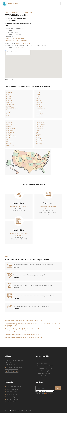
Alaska (8, 94)
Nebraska (9, 124)
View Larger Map (9, 79)
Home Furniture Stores (14, 387)
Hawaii (8, 114)
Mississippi (39, 114)
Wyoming (39, 144)
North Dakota (10, 138)
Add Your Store (11, 402)
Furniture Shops (12, 392)
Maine (38, 104)
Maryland (39, 106)
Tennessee (39, 128)
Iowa (37, 96)
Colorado (9, 102)
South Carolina (40, 124)
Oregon (8, 144)
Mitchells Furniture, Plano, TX (19, 206)
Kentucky (38, 100)
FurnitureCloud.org (15, 410)
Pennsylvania (10, 146)
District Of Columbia (12, 108)
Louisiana (39, 102)
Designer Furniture (12, 394)
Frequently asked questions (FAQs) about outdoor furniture (23, 334)
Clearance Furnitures (43, 373)
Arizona (8, 96)
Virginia (38, 136)
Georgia (8, 112)
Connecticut (10, 104)
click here (21, 47)
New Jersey (9, 130)
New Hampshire (11, 128)
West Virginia (40, 140)
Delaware (9, 106)
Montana (9, 122)
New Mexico (10, 132)
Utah (37, 132)
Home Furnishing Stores (44, 371)
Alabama (9, 92)
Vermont (38, 134)
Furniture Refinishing (13, 399)
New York (9, 134)
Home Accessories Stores (44, 368)
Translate (49, 393)
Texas (37, 130)
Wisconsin (39, 142)
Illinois (38, 92)
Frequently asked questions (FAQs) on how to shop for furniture (24, 320)
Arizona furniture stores (23, 43)
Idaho (8, 116)
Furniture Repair (12, 397)
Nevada (8, 126)
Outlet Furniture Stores (14, 389)
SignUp (58, 388)
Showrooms (40, 361)
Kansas (38, 98)
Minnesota (39, 112)
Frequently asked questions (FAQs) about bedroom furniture (23, 337)
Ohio (7, 140)
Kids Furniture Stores (43, 363)
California (9, 100)
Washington (39, 138)
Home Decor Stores (43, 376)
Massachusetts (40, 108)
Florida (8, 110)
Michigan (38, 110)
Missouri (38, 116)
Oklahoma (9, 142)
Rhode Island (40, 122)
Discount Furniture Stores (45, 366)
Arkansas (9, 98)
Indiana (38, 94)
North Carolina (11, 136)
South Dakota (40, 126)
